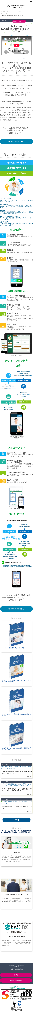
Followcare (16, 852)
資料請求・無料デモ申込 (19, 21)
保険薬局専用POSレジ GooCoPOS (16, 894)
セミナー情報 (5, 764)
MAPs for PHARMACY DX (16, 937)
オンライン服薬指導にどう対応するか (14, 648)
